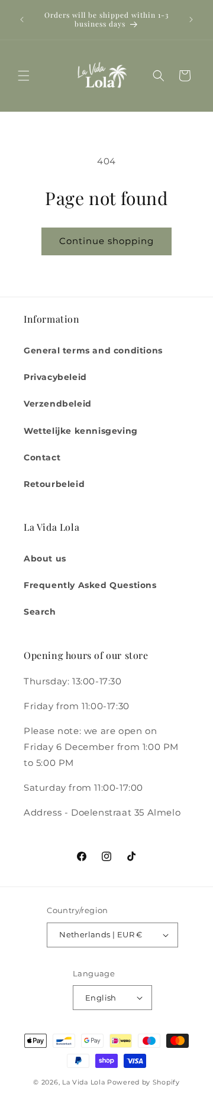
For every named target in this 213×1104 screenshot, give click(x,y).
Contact (42, 457)
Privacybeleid (55, 377)
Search (40, 611)
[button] (24, 76)
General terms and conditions (93, 350)
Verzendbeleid (58, 403)
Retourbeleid (54, 484)
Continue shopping (106, 240)
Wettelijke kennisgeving (81, 431)
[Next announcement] (191, 20)
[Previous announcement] (22, 20)
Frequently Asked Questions (90, 585)
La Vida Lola (83, 1082)
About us (45, 558)
